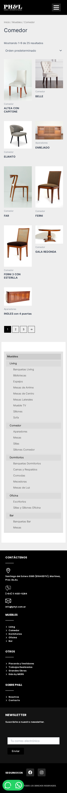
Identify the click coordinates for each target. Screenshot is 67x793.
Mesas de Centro (23, 393)
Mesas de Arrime (23, 387)
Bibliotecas (19, 375)
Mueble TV (19, 405)
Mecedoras (20, 481)
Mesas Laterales (23, 399)
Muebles (12, 356)
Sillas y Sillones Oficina (27, 507)
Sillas (16, 443)
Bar (12, 515)
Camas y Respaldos (25, 469)
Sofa (16, 417)
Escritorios (19, 501)
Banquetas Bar (22, 521)
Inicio (7, 22)
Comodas (19, 475)
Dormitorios (17, 457)
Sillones (18, 411)
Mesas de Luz (21, 487)
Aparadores (20, 431)
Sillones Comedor (24, 449)
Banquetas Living (23, 369)
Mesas (17, 437)
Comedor (15, 425)
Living (13, 363)
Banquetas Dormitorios (27, 463)
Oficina (14, 495)
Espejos (18, 381)
